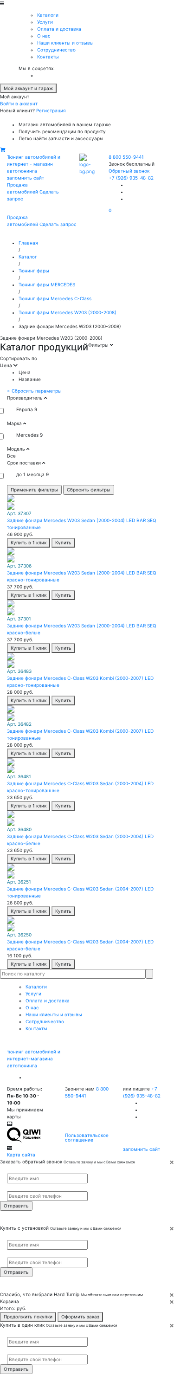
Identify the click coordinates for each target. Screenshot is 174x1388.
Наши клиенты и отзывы (65, 42)
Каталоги (47, 15)
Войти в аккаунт (19, 103)
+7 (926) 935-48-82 (131, 178)
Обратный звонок (129, 171)
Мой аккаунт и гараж (28, 88)
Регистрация (51, 110)
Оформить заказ (80, 1316)
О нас (44, 36)
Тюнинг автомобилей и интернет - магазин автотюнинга (33, 164)
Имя (10, 1169)
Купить (63, 542)
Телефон (14, 1187)
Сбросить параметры (34, 391)
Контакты (48, 56)
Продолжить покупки (28, 1316)
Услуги (45, 22)
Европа (24, 409)
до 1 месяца (30, 474)
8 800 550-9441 (126, 157)
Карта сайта (21, 1154)
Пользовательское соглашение (87, 1137)
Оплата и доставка (59, 29)
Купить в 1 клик (28, 542)
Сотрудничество (56, 49)
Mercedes (27, 435)
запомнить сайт (25, 178)
